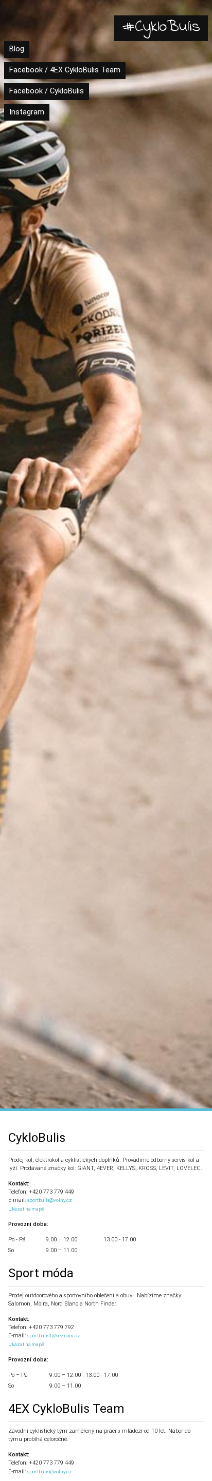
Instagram (26, 112)
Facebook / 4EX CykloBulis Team (64, 70)
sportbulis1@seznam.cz (53, 1335)
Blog (16, 49)
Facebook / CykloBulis (46, 91)
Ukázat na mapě (26, 1209)
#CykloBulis (161, 26)
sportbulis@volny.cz (49, 1200)
